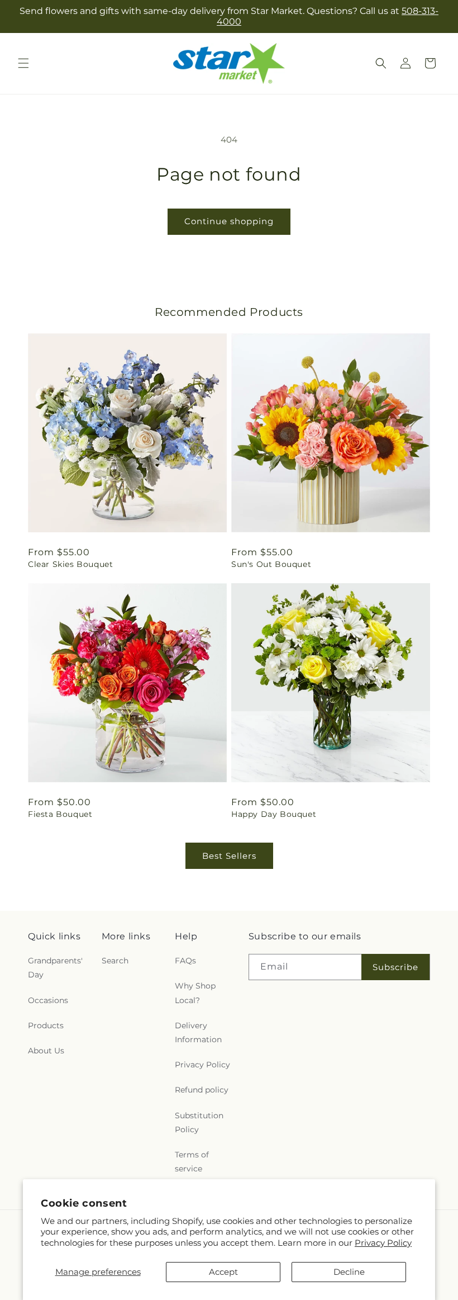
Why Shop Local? (195, 993)
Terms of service (192, 1162)
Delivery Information (198, 1032)
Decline (349, 1271)
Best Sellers (229, 855)
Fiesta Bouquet (60, 814)
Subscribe (395, 967)
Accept (223, 1271)
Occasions (48, 1000)
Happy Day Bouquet (273, 814)
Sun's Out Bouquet (271, 564)
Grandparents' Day (55, 968)
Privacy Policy (383, 1242)
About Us (46, 1051)
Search (115, 961)
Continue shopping (229, 221)
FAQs (185, 961)
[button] (23, 63)
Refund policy (201, 1090)
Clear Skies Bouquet (70, 564)
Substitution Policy (199, 1122)
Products (46, 1025)
